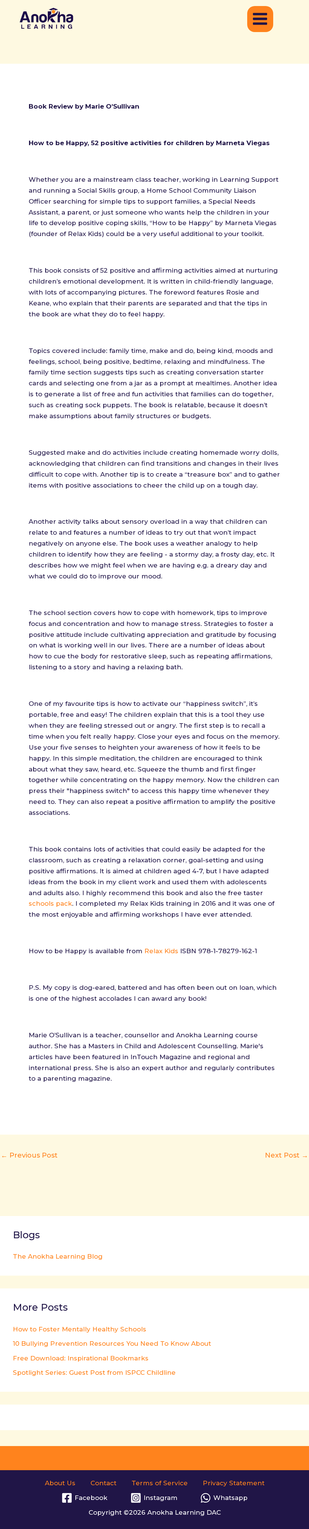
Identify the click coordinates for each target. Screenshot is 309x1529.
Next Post (286, 1155)
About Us (60, 1483)
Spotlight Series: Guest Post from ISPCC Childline (94, 1372)
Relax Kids (161, 951)
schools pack (50, 903)
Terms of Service (160, 1483)
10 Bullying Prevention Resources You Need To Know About (112, 1343)
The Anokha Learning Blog (57, 1256)
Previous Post (29, 1155)
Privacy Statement (234, 1483)
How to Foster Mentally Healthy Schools (79, 1329)
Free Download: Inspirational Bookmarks (80, 1358)
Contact (103, 1483)
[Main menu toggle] (260, 19)
